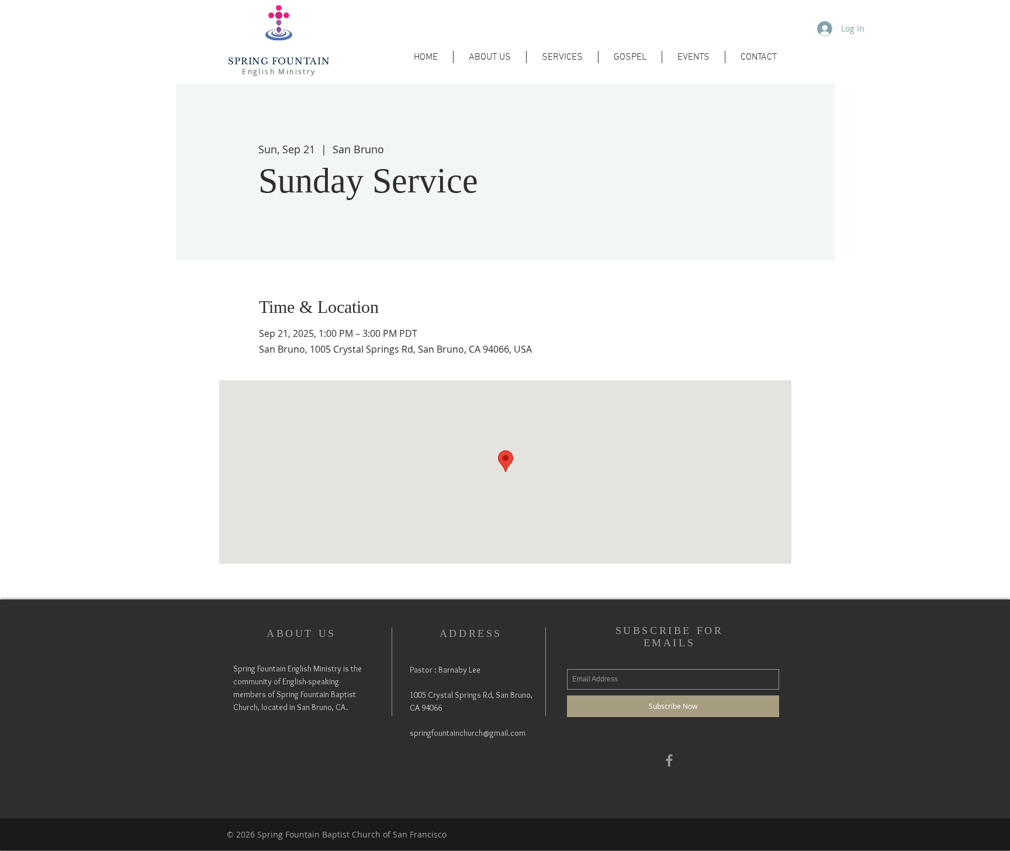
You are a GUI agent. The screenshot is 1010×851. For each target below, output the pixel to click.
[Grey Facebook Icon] (669, 760)
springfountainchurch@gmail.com (467, 733)
